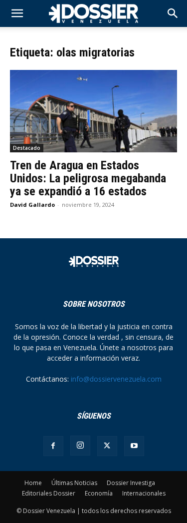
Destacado (26, 147)
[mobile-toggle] (17, 13)
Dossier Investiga (131, 483)
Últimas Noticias (74, 483)
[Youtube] (134, 446)
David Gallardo (32, 204)
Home (33, 483)
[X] (107, 446)
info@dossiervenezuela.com (116, 379)
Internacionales (144, 493)
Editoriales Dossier (48, 493)
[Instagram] (80, 446)
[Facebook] (53, 446)
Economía (99, 493)
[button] (173, 13)
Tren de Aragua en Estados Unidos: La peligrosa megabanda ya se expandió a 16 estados (88, 178)
